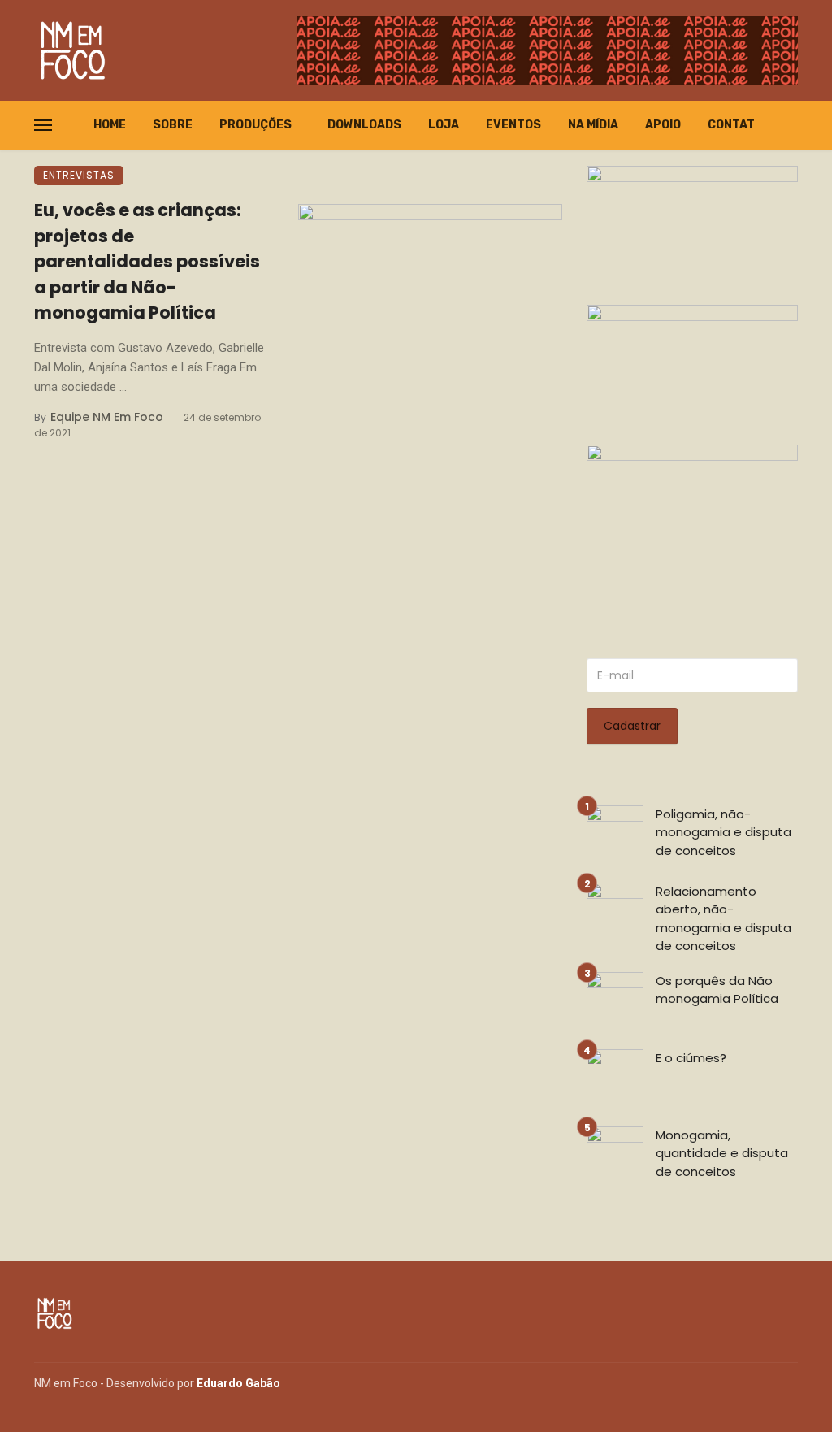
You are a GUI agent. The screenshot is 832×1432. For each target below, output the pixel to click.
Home (109, 125)
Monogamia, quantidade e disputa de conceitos (722, 1153)
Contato (735, 125)
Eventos (513, 125)
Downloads (364, 125)
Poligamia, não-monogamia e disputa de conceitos (723, 832)
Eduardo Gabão (238, 1383)
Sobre (173, 125)
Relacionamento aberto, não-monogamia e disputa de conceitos (723, 919)
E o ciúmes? (691, 1057)
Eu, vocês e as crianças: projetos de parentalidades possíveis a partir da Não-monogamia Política (147, 261)
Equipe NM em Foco (106, 417)
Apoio (663, 125)
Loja (443, 125)
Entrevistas (79, 175)
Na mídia (593, 125)
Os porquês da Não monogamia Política (717, 990)
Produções (255, 125)
